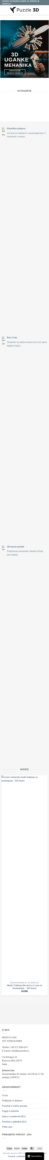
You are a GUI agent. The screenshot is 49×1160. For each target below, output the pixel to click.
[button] (3, 10)
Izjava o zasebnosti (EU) (14, 1116)
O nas (5, 1095)
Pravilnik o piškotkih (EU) (14, 1122)
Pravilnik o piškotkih (16, 1156)
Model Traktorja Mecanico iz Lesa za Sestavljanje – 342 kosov (24, 986)
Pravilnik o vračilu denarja (14, 1106)
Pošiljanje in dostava (12, 1100)
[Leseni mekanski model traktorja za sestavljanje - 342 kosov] (24, 877)
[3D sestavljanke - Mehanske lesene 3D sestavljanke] (24, 10)
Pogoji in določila (10, 1111)
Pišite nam (7, 1127)
